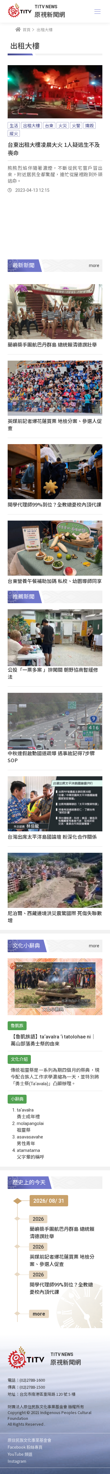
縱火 (13, 133)
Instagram (17, 1461)
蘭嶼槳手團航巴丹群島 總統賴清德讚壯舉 (52, 344)
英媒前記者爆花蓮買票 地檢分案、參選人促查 (55, 424)
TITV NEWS (46, 6)
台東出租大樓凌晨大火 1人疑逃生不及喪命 (54, 148)
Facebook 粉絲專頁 (25, 1447)
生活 (13, 125)
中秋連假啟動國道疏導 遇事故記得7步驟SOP (51, 756)
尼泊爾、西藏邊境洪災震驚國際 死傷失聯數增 (55, 916)
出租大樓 (31, 125)
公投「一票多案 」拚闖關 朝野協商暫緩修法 (53, 673)
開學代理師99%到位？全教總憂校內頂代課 (54, 504)
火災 (62, 125)
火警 (76, 125)
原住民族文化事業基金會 (29, 1440)
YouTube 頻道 (20, 1454)
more (39, 1314)
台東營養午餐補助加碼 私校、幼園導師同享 (55, 581)
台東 (49, 125)
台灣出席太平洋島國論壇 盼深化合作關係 (52, 836)
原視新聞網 (50, 14)
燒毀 (89, 125)
